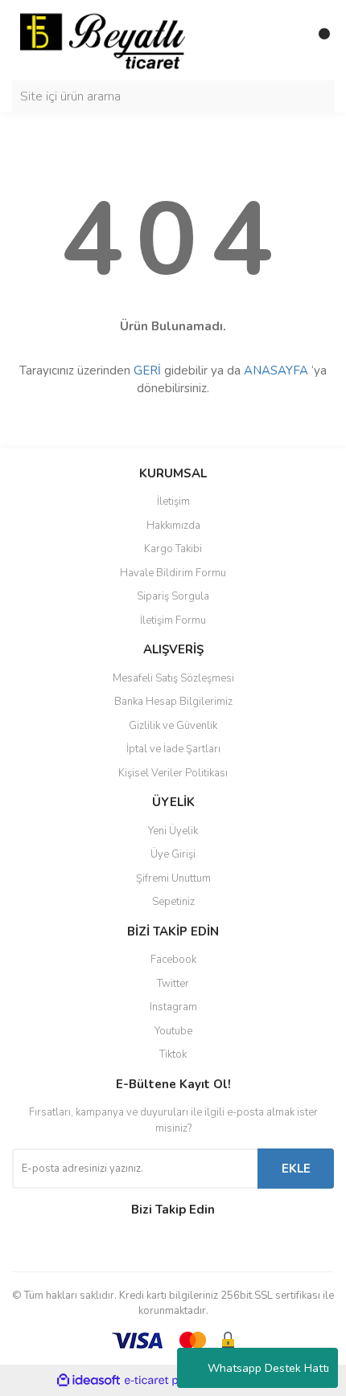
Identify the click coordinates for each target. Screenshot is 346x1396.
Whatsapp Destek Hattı (268, 1368)
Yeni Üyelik (173, 831)
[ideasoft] (88, 1380)
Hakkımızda (173, 525)
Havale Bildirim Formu (173, 573)
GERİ (147, 370)
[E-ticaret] (171, 1380)
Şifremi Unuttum (173, 878)
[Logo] (102, 39)
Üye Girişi (173, 854)
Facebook (173, 959)
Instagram (173, 1007)
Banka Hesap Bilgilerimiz (173, 701)
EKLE (296, 1169)
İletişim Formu (173, 620)
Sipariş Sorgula (173, 596)
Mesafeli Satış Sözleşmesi (173, 678)
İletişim (173, 501)
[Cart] (318, 40)
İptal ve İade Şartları (173, 749)
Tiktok (173, 1054)
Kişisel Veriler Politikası (173, 773)
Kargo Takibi (173, 549)
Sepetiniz (173, 902)
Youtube (173, 1031)
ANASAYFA (276, 370)
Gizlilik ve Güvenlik (173, 725)
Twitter (173, 983)
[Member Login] (285, 40)
